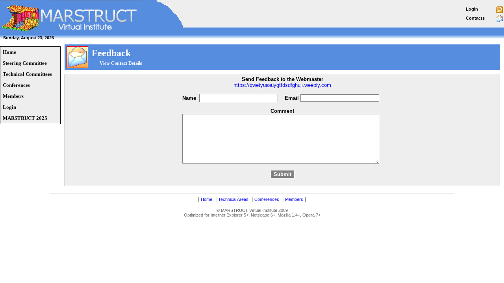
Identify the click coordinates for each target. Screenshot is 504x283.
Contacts (475, 18)
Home (206, 199)
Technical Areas (233, 199)
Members (294, 199)
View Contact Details (121, 63)
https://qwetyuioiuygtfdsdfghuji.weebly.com (282, 85)
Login (472, 9)
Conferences (266, 199)
